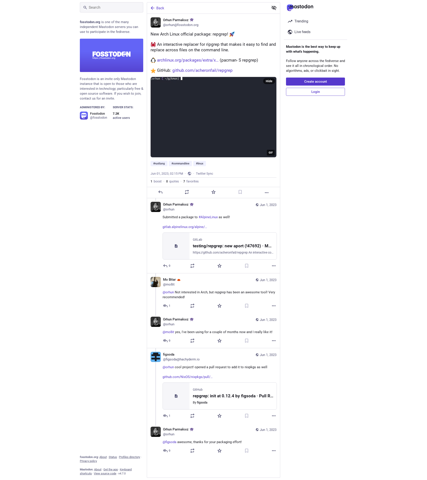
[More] (266, 192)
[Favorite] (213, 192)
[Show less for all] (274, 7)
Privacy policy (88, 461)
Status (113, 457)
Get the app (110, 469)
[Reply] (160, 192)
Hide (269, 81)
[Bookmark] (240, 192)
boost (156, 181)
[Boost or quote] (186, 192)
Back (160, 8)
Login (315, 92)
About (103, 457)
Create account (315, 82)
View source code (105, 473)
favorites (191, 181)
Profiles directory (129, 457)
